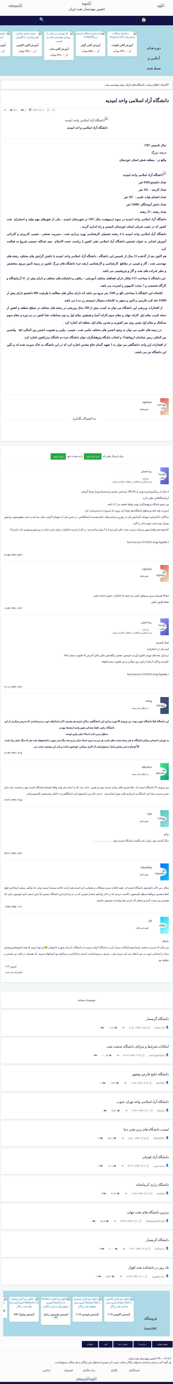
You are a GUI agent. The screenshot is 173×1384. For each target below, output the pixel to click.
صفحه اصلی (162, 1344)
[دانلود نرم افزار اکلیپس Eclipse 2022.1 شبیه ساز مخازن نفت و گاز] (119, 1302)
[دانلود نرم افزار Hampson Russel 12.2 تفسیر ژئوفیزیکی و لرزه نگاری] (55, 1302)
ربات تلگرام (89, 1370)
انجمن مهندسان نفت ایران (142, 1358)
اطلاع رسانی (152, 84)
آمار (105, 1344)
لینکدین (46, 1370)
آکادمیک (164, 84)
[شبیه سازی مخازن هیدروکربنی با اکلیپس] (27, 35)
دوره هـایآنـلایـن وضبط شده (154, 58)
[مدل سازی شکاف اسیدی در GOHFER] (90, 35)
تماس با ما (123, 1344)
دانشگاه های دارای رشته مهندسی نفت (125, 84)
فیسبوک (68, 1370)
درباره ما (142, 1344)
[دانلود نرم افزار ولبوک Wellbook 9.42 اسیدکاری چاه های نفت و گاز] (24, 1302)
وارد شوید (58, 456)
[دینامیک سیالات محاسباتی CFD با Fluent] (122, 35)
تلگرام (114, 1370)
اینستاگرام (134, 1370)
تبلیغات (90, 1344)
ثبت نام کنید (92, 456)
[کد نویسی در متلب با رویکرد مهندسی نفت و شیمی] (59, 36)
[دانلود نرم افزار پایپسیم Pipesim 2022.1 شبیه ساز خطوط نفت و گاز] (87, 1302)
